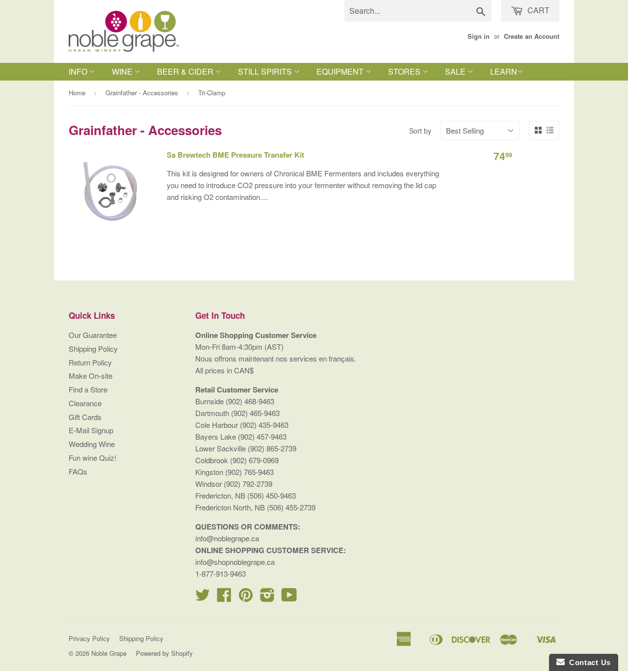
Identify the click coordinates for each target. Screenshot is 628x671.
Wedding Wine (92, 444)
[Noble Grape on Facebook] (224, 597)
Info (79, 71)
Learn (503, 71)
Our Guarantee (93, 335)
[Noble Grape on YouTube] (289, 597)
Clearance (85, 403)
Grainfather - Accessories (141, 92)
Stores (405, 71)
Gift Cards (85, 417)
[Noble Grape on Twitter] (202, 597)
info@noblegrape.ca (227, 538)
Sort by (420, 131)
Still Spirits (266, 71)
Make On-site (90, 375)
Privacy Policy (89, 638)
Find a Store (88, 389)
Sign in (479, 36)
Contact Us (588, 662)
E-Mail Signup (91, 430)
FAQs (78, 471)
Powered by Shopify (164, 653)
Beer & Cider (186, 71)
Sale (456, 71)
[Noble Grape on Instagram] (267, 597)
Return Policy (90, 362)
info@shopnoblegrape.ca (235, 562)
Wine (123, 71)
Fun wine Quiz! (92, 457)
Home (77, 92)
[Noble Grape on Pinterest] (245, 597)
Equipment (341, 71)
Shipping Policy (93, 348)
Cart (537, 10)
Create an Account (531, 36)
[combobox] (418, 11)
